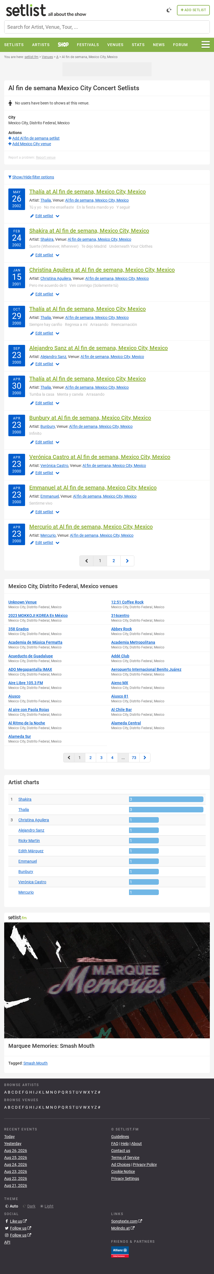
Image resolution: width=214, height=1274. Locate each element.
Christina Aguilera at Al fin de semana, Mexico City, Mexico (102, 269)
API (7, 1242)
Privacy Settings (125, 1178)
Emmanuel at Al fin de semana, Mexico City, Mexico (93, 487)
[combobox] (107, 27)
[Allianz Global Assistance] (120, 1251)
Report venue (45, 157)
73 (134, 757)
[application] (107, 980)
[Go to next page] (127, 560)
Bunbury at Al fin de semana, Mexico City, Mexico (90, 417)
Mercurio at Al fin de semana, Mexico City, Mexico (91, 526)
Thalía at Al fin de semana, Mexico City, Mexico (87, 191)
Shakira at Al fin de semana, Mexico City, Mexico (89, 230)
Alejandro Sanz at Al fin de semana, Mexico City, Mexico (98, 348)
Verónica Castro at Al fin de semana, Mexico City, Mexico (99, 457)
